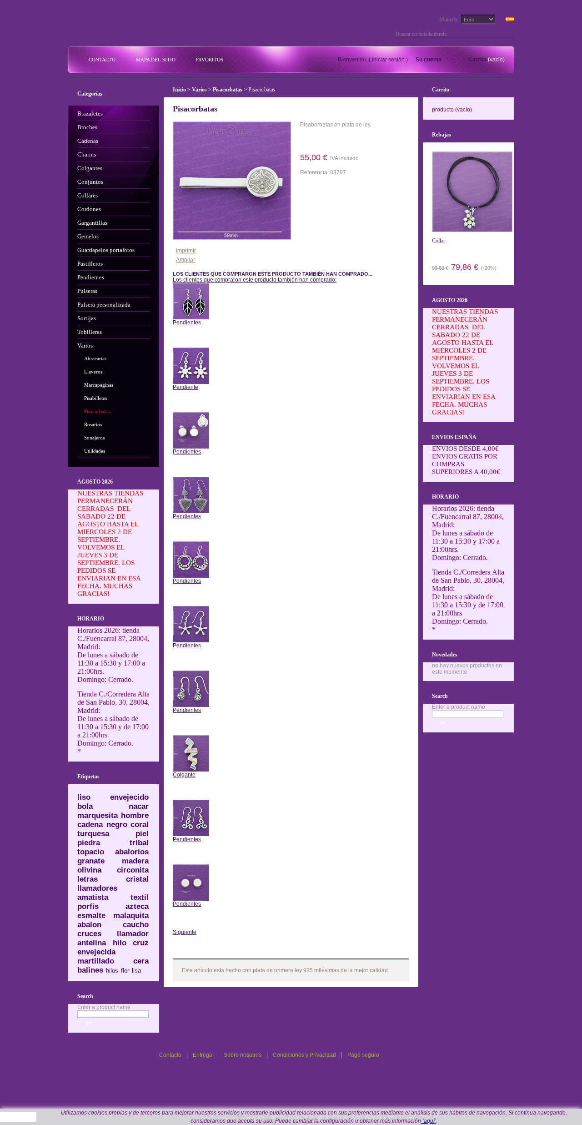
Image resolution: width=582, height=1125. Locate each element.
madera (135, 861)
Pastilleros (90, 263)
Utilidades (94, 451)
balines (90, 970)
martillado (95, 961)
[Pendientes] (191, 286)
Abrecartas (95, 358)
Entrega (202, 1055)
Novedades (444, 654)
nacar (139, 806)
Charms (86, 154)
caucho (136, 924)
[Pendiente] (191, 351)
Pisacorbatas (97, 411)
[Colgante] (191, 738)
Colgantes (89, 168)
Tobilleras (89, 331)
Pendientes (90, 277)
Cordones (89, 209)
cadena (90, 824)
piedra (88, 842)
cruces (89, 933)
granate (91, 861)
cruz (141, 942)
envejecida (96, 952)
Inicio (179, 89)
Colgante (184, 775)
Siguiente (184, 932)
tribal (139, 842)
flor (125, 970)
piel (142, 833)
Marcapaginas (98, 385)
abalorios (132, 852)
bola (85, 806)
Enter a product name (103, 1007)
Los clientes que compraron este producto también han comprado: (254, 280)
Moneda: (448, 19)
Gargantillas (92, 222)
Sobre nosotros (242, 1055)
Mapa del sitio (156, 59)
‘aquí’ (428, 1121)
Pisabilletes (95, 398)
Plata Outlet (131, 26)
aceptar (18, 1117)
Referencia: (315, 172)
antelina (91, 942)
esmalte (91, 915)
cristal (137, 879)
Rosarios (93, 424)
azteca (137, 906)
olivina (89, 870)
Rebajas (441, 134)
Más (195, 951)
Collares (87, 195)
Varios (85, 345)
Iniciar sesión (388, 59)
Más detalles (326, 139)
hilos (112, 970)
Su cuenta (429, 59)
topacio (90, 852)
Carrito (477, 59)
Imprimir (186, 250)
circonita (133, 870)
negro (116, 824)
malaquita (131, 915)
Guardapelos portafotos (106, 250)
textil (139, 897)
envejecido (129, 797)
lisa (136, 970)
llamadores (97, 888)
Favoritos (209, 59)
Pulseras (87, 291)
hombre (135, 815)
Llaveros (93, 371)
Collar (438, 240)
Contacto (102, 59)
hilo (119, 942)
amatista (92, 897)
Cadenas (87, 140)
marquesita (97, 815)
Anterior (191, 336)
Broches (87, 127)
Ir (510, 34)
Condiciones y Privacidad (304, 1055)
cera (141, 961)
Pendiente (185, 387)
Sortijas (86, 318)
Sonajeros (94, 437)
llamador (133, 933)
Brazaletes (90, 113)
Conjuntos (90, 181)
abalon (89, 924)
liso (83, 797)
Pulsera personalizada (103, 304)
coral (139, 824)
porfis (88, 906)
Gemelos (88, 236)
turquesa (93, 833)
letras (87, 879)
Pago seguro (363, 1055)
